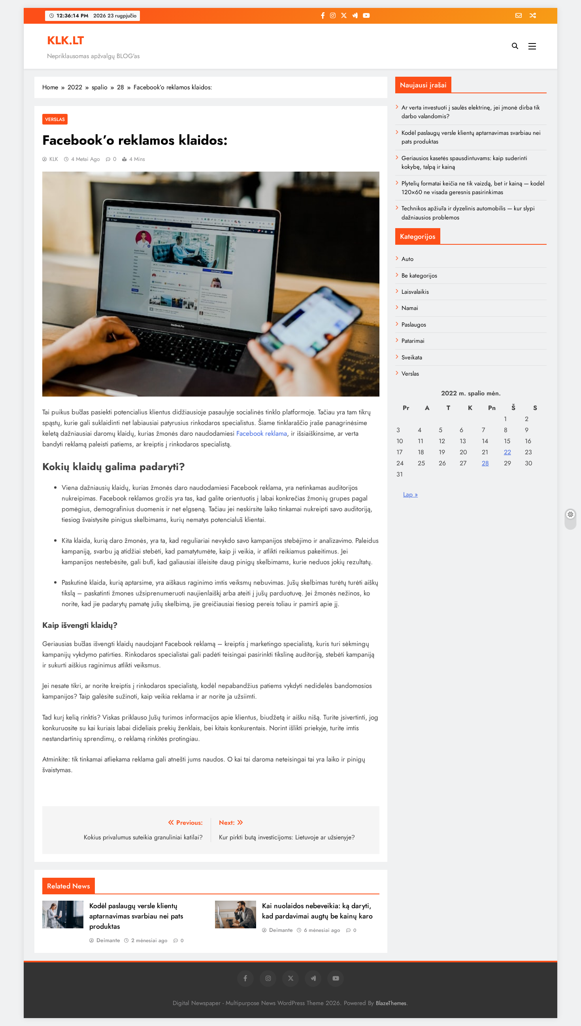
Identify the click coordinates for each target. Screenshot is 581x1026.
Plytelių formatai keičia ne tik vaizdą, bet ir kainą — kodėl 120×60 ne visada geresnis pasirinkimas (473, 188)
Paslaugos (414, 324)
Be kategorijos (419, 275)
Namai (410, 308)
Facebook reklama (261, 433)
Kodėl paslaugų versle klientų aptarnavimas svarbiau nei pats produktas (136, 916)
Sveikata (412, 357)
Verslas (55, 119)
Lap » (410, 494)
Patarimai (413, 340)
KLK (53, 159)
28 (485, 463)
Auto (407, 259)
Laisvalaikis (415, 291)
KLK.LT (65, 40)
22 (507, 452)
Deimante (108, 940)
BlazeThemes (391, 1003)
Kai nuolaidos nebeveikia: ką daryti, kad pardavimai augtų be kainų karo (317, 911)
